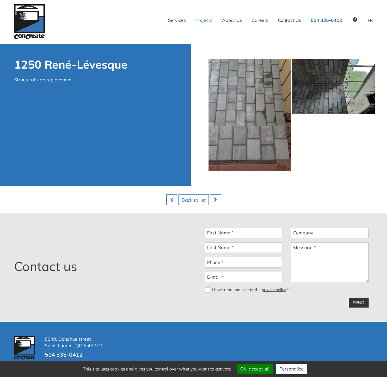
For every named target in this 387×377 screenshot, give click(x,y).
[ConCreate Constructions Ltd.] (29, 37)
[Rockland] (215, 199)
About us (232, 20)
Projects (203, 20)
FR (370, 20)
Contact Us (289, 20)
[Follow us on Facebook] (355, 19)
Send (358, 302)
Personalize (291, 369)
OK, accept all (254, 369)
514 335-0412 (326, 20)
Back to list (194, 200)
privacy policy (274, 289)
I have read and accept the (250, 289)
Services (177, 20)
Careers (260, 20)
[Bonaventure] (171, 199)
